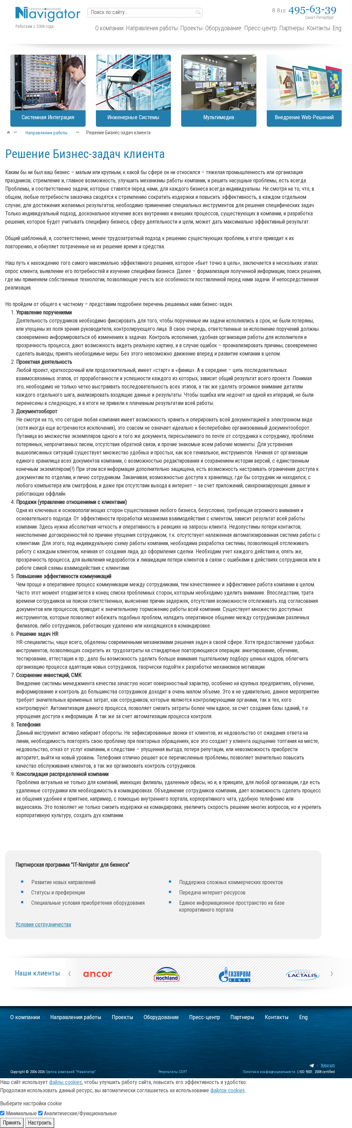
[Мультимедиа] (218, 82)
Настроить (40, 1122)
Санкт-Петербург (319, 17)
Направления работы (75, 1017)
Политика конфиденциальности (269, 1072)
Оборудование (161, 1017)
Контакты (277, 1017)
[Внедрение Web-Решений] (304, 82)
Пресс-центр (204, 1017)
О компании (25, 1017)
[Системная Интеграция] (48, 82)
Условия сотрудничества (43, 924)
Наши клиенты (37, 973)
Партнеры (242, 1017)
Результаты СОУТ (172, 1072)
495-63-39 (304, 9)
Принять (12, 1122)
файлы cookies (65, 1082)
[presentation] (69, 973)
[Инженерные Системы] (133, 82)
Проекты (122, 1017)
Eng (303, 1017)
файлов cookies (227, 1090)
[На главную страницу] (49, 9)
